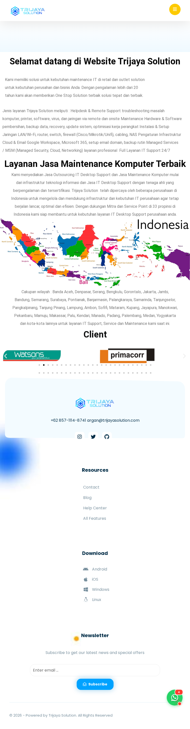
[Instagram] (80, 437)
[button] (5, 356)
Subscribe (97, 684)
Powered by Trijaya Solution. (51, 715)
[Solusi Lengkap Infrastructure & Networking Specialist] (28, 11)
